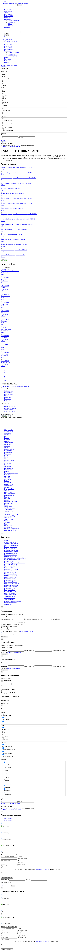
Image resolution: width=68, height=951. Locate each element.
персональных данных (27, 631)
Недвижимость (8, 484)
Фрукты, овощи (9, 519)
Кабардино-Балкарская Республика (15, 558)
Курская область (9, 567)
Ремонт (6, 500)
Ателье (6, 447)
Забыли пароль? (5, 886)
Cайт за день (8, 11)
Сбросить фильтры (14, 803)
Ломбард (7, 477)
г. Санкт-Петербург (10, 542)
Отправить (4, 636)
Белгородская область (10, 547)
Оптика (6, 490)
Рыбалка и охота (9, 503)
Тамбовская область (10, 596)
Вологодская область (10, 553)
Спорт (6, 505)
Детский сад (8, 462)
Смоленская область (10, 594)
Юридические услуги (10, 530)
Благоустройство (9, 449)
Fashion (6, 438)
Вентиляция (8, 452)
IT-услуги (7, 439)
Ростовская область (10, 591)
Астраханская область (11, 545)
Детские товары (9, 460)
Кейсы (10, 24)
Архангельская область (11, 543)
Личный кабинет (12, 41)
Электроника (8, 527)
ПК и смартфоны (9, 493)
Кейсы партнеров (13, 55)
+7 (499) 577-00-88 (6, 40)
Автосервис (7, 444)
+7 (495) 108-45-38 (6, 3)
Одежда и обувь (9, 489)
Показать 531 (5, 803)
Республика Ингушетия (11, 583)
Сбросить (14, 65)
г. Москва (3, 1)
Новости (10, 25)
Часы (5, 524)
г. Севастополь (8, 604)
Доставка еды (8, 463)
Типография (8, 509)
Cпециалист (8, 433)
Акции (6, 12)
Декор (6, 458)
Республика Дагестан (10, 582)
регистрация (8, 818)
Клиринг (7, 471)
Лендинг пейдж (9, 409)
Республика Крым (9, 590)
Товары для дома (9, 511)
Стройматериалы (9, 508)
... (4, 378)
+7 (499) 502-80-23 (6, 809)
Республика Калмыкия (11, 585)
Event (6, 436)
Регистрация (11, 22)
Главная (3, 66)
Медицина (7, 482)
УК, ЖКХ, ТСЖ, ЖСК (11, 514)
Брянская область (9, 548)
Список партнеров (13, 20)
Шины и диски (8, 525)
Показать (3, 140)
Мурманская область (10, 574)
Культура (7, 476)
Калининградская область (12, 559)
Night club (7, 441)
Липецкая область (9, 571)
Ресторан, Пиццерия (10, 501)
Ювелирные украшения (11, 528)
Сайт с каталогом (9, 411)
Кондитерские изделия (11, 473)
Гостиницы (7, 454)
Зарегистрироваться (6, 877)
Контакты (7, 27)
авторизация (8, 820)
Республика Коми (9, 588)
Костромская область (10, 564)
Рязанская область (9, 593)
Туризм (6, 513)
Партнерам (7, 19)
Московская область (10, 572)
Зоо (5, 465)
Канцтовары (8, 469)
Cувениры (7, 434)
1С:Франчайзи (8, 430)
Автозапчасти (8, 442)
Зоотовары (7, 466)
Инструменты (8, 468)
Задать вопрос (25, 3)
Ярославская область (10, 602)
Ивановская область (10, 556)
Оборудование (8, 485)
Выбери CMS (8, 14)
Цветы (6, 520)
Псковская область (9, 578)
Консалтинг (7, 474)
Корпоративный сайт (10, 408)
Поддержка (7, 17)
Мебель (6, 481)
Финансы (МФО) (9, 516)
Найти (19, 4)
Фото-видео (7, 517)
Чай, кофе (7, 522)
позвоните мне (16, 3)
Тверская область (9, 598)
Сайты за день (8, 391)
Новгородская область (11, 575)
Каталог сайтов (9, 9)
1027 (5, 380)
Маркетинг (7, 479)
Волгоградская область (11, 551)
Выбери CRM (8, 16)
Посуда (6, 497)
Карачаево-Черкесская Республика (14, 563)
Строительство (8, 506)
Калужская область (10, 561)
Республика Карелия (10, 586)
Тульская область (9, 599)
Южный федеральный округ (12, 601)
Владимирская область (11, 550)
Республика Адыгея (10, 580)
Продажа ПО (8, 498)
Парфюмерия (8, 492)
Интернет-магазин (9, 406)
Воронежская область (10, 555)
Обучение (7, 487)
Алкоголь (7, 446)
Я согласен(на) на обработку (18, 631)
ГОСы (6, 455)
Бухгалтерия (8, 450)
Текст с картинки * (6, 635)
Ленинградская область (11, 569)
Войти (13, 886)
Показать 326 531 (6, 65)
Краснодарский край (10, 566)
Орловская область (10, 577)
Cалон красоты (8, 431)
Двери (6, 457)
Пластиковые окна (9, 495)
